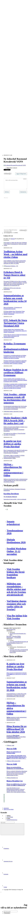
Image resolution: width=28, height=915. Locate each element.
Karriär (5, 43)
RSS (5, 147)
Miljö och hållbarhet (11, 85)
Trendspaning (10, 68)
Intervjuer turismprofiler (12, 60)
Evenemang (9, 54)
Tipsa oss (6, 5)
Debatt (8, 53)
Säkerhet (9, 89)
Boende (8, 31)
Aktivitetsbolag (10, 30)
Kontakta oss (7, 7)
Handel (8, 34)
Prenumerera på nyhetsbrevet (11, 149)
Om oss (5, 9)
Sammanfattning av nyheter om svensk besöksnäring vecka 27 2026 (16, 135)
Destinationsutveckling (9, 42)
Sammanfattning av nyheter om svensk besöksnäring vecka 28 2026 (16, 133)
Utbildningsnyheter (11, 49)
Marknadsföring (10, 61)
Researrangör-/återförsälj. (12, 39)
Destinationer (10, 33)
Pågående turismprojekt (12, 64)
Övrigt (8, 95)
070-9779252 (10, 817)
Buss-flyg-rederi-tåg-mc (12, 41)
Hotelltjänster (10, 76)
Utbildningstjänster (11, 92)
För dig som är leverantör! (13, 96)
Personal (9, 87)
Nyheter (5, 29)
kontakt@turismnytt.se (12, 819)
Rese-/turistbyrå (10, 38)
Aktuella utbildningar (12, 45)
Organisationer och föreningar (14, 88)
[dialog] (14, 903)
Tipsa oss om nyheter (9, 809)
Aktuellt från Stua (11, 70)
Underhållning (10, 91)
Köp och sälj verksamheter (13, 80)
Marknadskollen (7, 50)
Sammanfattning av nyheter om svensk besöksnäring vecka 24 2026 (16, 138)
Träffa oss (6, 10)
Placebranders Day (11, 629)
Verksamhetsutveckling (12, 93)
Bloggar (8, 52)
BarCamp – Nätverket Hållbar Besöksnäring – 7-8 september (14, 637)
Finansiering (9, 56)
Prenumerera (7, 913)
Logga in (6, 101)
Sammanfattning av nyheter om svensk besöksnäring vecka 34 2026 (16, 111)
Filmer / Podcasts (11, 57)
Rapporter (9, 66)
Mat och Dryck (10, 37)
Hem (5, 27)
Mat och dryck (10, 84)
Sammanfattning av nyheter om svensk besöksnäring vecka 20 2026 (16, 141)
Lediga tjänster (10, 46)
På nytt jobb (9, 48)
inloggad (13, 238)
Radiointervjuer (10, 65)
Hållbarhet (9, 58)
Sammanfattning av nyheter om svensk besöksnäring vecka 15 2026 (16, 144)
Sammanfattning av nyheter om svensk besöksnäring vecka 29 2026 (16, 127)
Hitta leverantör (7, 72)
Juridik (8, 78)
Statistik (8, 69)
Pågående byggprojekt (12, 62)
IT (7, 77)
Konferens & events (11, 35)
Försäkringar (10, 74)
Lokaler (8, 81)
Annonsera (6, 6)
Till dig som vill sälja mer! (13, 97)
